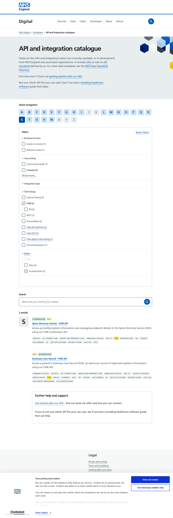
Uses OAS (88, 342)
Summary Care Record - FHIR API (49, 358)
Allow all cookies (150, 479)
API (137, 338)
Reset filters (142, 132)
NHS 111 (109, 338)
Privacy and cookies (98, 461)
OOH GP (56, 377)
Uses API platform (58, 342)
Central (143, 338)
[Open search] (151, 21)
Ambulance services (95, 338)
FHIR (116, 338)
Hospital (36, 338)
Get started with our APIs (49, 403)
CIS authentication (64, 381)
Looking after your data (100, 469)
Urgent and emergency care (72, 338)
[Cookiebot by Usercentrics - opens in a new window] (17, 513)
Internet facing (75, 342)
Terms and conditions (99, 465)
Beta (49, 319)
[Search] (147, 302)
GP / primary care (50, 338)
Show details (41, 513)
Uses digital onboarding (43, 381)
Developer (38, 32)
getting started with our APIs (65, 76)
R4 (47, 342)
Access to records (141, 373)
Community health (41, 373)
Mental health (39, 377)
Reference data (126, 338)
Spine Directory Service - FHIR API (50, 323)
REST (96, 342)
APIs (89, 62)
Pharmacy (66, 377)
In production (39, 319)
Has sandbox (38, 342)
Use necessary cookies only (150, 487)
